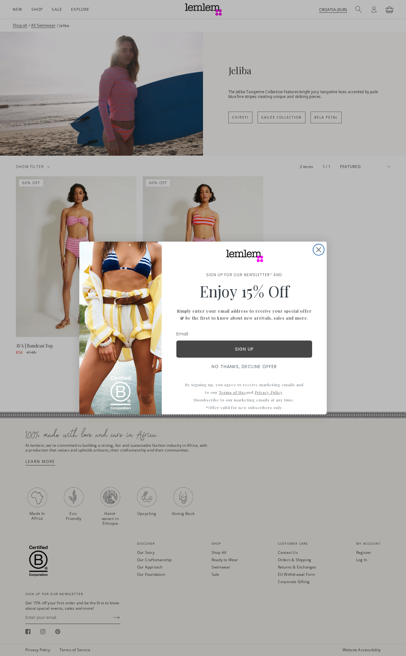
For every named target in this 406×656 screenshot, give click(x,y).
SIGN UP (244, 349)
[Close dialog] (318, 249)
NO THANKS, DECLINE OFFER (244, 366)
